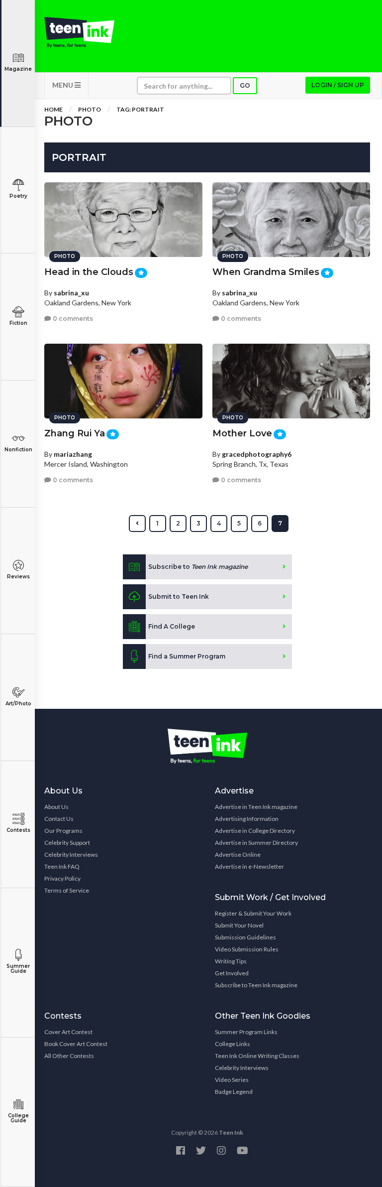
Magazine (18, 69)
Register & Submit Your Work (253, 913)
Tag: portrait (140, 109)
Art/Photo (18, 703)
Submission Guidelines (245, 937)
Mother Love (242, 433)
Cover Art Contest (68, 1032)
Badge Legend (234, 1091)
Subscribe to (198, 566)
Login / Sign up (337, 85)
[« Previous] (137, 523)
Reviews (18, 576)
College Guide (18, 1118)
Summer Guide (18, 968)
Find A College (171, 626)
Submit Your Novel (239, 925)
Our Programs (63, 830)
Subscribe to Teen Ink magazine (256, 985)
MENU (63, 85)
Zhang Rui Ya (74, 433)
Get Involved (232, 973)
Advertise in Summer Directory (256, 842)
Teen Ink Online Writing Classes (257, 1055)
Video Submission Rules (247, 949)
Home (53, 109)
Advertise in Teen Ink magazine (256, 806)
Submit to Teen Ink (178, 596)
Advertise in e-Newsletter (249, 866)
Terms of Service (66, 890)
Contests (18, 830)
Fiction (18, 323)
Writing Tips (231, 961)
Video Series (232, 1079)
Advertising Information (247, 818)
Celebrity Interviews (71, 854)
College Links (232, 1044)
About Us (56, 806)
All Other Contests (69, 1055)
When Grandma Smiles (265, 271)
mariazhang (73, 454)
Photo (89, 109)
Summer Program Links (246, 1032)
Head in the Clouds (88, 271)
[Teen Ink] (79, 32)
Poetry (18, 196)
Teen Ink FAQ (62, 866)
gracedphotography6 (256, 454)
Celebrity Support (67, 842)
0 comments (72, 318)
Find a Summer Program (186, 656)
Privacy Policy (62, 878)
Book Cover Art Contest (75, 1044)
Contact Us (59, 818)
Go (245, 85)
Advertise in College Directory (255, 830)
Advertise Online (238, 854)
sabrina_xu (71, 292)
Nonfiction (18, 449)
